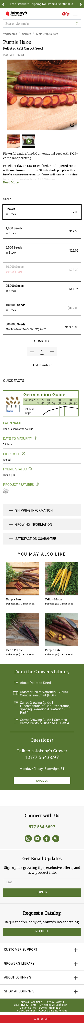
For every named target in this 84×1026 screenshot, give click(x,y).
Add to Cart (42, 1019)
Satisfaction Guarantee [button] (35, 539)
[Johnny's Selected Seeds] (16, 13)
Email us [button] (42, 780)
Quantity (42, 341)
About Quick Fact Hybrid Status (30, 469)
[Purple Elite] (61, 629)
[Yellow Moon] (61, 578)
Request (41, 931)
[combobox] (42, 23)
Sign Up (42, 892)
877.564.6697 (42, 826)
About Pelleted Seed (35, 683)
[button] (3, 4)
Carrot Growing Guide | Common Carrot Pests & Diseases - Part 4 (44, 721)
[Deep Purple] (22, 629)
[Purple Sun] (22, 578)
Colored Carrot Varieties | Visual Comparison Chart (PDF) (44, 693)
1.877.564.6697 (42, 757)
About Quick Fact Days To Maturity (35, 438)
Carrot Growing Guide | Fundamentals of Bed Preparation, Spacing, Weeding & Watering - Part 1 (45, 707)
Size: (7, 199)
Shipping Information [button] (34, 510)
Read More (11, 182)
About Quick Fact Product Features (37, 484)
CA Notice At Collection (53, 1004)
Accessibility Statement (53, 1010)
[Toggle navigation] (74, 14)
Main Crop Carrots (47, 33)
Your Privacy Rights (25, 1004)
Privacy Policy (54, 1002)
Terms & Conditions (30, 1002)
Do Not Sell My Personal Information (41, 1007)
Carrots (26, 33)
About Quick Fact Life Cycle (23, 453)
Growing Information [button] (33, 525)
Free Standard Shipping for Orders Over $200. (40, 4)
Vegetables (10, 33)
